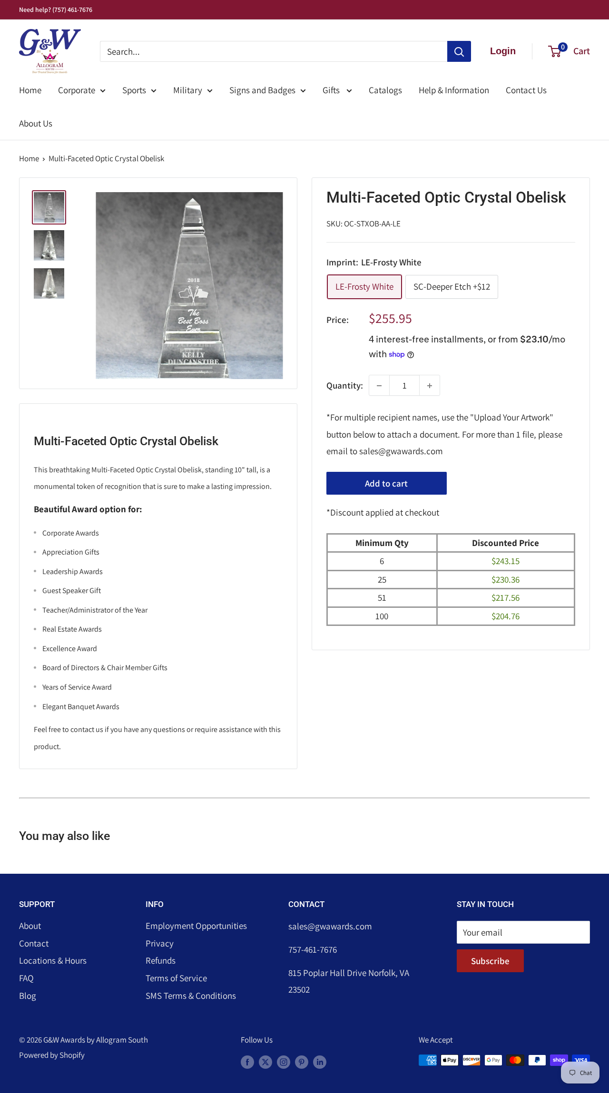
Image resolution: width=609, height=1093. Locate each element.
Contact (34, 943)
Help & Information (454, 90)
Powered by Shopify (52, 1055)
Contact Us (526, 90)
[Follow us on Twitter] (265, 1062)
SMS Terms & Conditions (191, 995)
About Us (35, 123)
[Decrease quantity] (379, 386)
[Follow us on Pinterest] (301, 1062)
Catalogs (385, 90)
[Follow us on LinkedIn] (319, 1062)
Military (187, 90)
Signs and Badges (262, 90)
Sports (134, 90)
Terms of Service (176, 978)
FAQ (26, 978)
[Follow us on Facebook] (247, 1062)
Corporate (76, 90)
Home (30, 90)
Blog (27, 995)
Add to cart (386, 483)
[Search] (459, 51)
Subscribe (490, 960)
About (30, 925)
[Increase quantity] (430, 386)
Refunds (161, 960)
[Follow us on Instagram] (283, 1062)
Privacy (160, 943)
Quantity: (344, 385)
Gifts (332, 90)
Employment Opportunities (196, 925)
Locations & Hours (53, 960)
